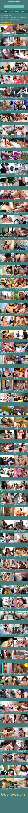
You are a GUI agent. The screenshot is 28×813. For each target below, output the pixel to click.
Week (11, 15)
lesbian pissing (11, 20)
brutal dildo (2, 19)
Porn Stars (11, 11)
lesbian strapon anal (4, 20)
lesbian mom (18, 19)
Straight (6, 11)
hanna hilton (23, 17)
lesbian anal (8, 17)
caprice (1, 22)
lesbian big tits (13, 17)
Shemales (21, 11)
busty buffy (7, 19)
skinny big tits (22, 20)
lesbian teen (6, 22)
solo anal (18, 17)
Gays (16, 11)
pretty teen (11, 22)
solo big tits (17, 20)
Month (8, 15)
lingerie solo (12, 19)
